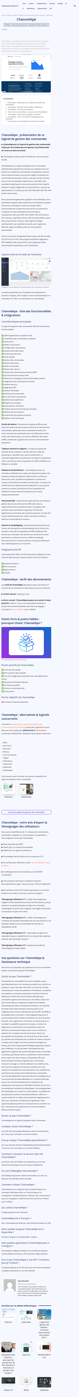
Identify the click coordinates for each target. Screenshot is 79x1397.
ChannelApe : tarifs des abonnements (20, 109)
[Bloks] (26, 1382)
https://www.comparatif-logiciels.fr (27, 1284)
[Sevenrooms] (26, 789)
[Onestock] (8, 789)
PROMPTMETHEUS (44, 1356)
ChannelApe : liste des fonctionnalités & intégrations (25, 107)
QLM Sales (26, 1322)
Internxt (8, 1322)
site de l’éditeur (18, 609)
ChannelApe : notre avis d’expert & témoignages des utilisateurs (24, 118)
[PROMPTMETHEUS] (44, 1347)
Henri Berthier (23, 1281)
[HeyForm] (26, 1347)
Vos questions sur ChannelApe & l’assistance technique (26, 121)
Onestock (8, 797)
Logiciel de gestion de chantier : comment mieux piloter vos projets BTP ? (44, 1330)
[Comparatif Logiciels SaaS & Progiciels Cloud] (9, 6)
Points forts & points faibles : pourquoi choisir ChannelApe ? (28, 112)
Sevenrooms (26, 797)
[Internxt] (8, 1314)
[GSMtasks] (44, 1382)
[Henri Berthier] (10, 1288)
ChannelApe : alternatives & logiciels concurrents (24, 114)
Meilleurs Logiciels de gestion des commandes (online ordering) (25, 15)
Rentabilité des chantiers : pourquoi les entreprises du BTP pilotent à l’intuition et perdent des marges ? (8, 1364)
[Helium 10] (8, 1382)
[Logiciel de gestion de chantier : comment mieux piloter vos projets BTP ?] (44, 1314)
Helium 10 (8, 1390)
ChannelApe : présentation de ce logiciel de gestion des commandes (25, 104)
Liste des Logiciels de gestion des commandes (26, 812)
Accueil (3, 15)
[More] (49, 35)
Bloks (26, 1390)
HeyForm (26, 1355)
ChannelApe (40, 730)
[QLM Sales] (26, 1314)
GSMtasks (44, 1390)
